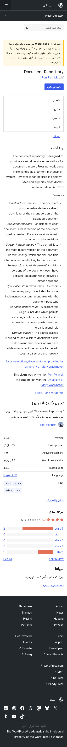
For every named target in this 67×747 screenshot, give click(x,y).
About (60, 606)
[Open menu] (5, 5)
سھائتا (56, 136)
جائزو (57, 109)
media (8, 483)
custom (17, 483)
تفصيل (56, 100)
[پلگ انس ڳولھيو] (27, 27)
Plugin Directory (54, 15)
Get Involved (23, 636)
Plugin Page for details (49, 393)
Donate (25, 648)
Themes (27, 612)
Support (59, 642)
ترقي (57, 127)
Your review (56, 559)
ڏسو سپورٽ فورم (53, 585)
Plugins (27, 618)
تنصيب (56, 118)
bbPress (57, 678)
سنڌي (52, 699)
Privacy (59, 624)
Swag (26, 654)
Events (27, 642)
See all (7, 559)
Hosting (59, 618)
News (60, 612)
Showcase (25, 606)
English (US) (10, 475)
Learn (60, 636)
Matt (59, 672)
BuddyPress (54, 684)
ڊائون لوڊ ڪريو (54, 86)
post (18, 490)
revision (9, 490)
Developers (56, 648)
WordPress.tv (53, 654)
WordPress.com (52, 665)
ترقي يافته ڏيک (55, 500)
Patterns (26, 624)
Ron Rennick (50, 77)
